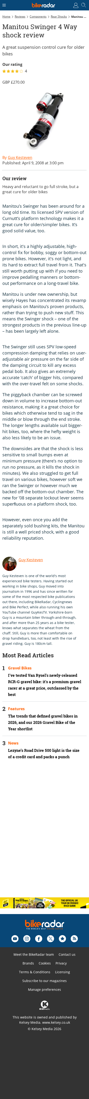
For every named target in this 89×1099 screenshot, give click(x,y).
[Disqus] (44, 832)
